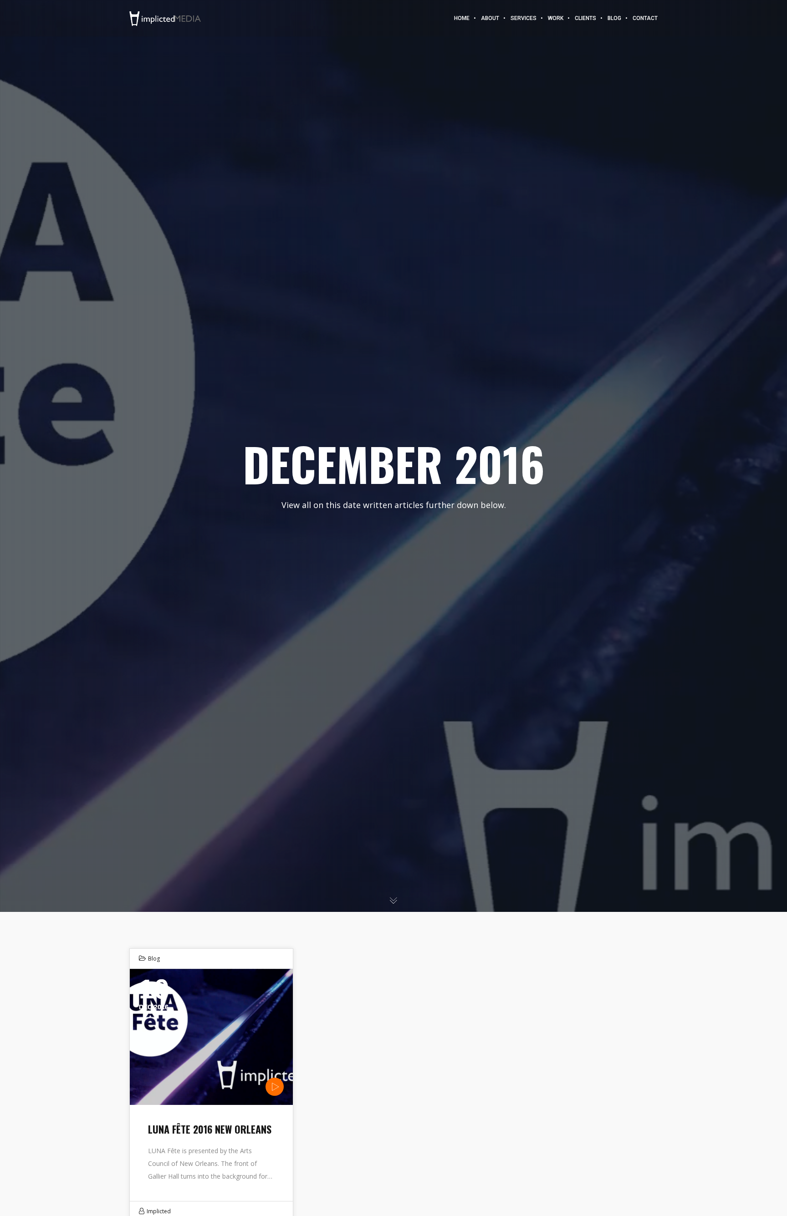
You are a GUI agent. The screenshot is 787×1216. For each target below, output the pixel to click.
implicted (159, 1211)
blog (154, 958)
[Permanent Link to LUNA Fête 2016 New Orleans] (211, 1036)
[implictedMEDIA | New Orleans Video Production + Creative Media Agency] (165, 18)
